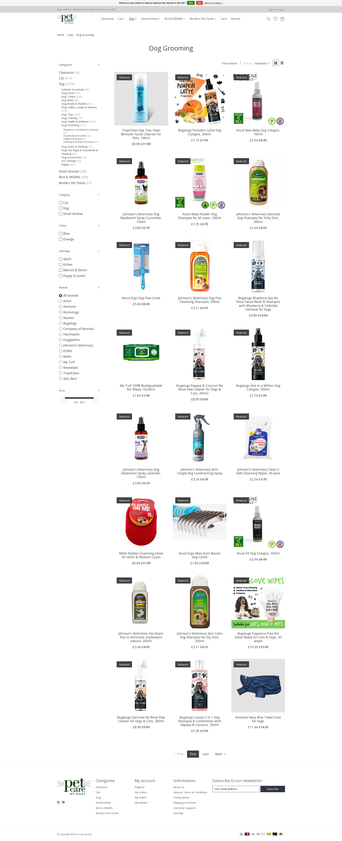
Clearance (107, 19)
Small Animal (69, 171)
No (199, 3)
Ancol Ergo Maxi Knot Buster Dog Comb (200, 555)
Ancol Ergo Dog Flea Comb (141, 298)
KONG (67, 351)
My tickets (141, 797)
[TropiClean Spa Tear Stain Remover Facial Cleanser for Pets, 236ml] (141, 99)
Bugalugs (70, 323)
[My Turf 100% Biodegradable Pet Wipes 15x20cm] (141, 354)
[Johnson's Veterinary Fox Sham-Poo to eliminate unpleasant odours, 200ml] (141, 602)
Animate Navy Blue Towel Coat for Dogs (258, 719)
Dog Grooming (70, 125)
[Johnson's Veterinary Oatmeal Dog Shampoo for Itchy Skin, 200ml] (258, 182)
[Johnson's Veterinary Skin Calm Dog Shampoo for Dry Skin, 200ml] (199, 602)
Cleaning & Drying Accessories (78, 141)
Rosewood (70, 367)
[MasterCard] (247, 834)
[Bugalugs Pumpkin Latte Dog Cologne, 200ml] (199, 99)
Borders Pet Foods (72, 183)
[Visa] (253, 834)
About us (178, 787)
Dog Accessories (71, 157)
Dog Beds (67, 100)
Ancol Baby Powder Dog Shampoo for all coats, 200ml (199, 216)
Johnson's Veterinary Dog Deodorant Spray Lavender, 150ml (141, 473)
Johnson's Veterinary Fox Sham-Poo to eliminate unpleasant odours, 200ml (141, 637)
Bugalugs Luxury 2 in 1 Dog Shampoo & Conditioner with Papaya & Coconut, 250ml (199, 721)
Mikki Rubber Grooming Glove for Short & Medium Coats (141, 555)
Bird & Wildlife (69, 177)
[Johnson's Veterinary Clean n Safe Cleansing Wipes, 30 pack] (258, 438)
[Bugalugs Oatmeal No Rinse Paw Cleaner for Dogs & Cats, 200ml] (141, 685)
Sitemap (178, 813)
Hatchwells (71, 334)
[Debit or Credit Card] (275, 834)
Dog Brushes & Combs (74, 135)
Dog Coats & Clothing (74, 146)
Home (60, 35)
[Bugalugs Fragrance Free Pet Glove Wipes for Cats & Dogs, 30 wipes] (258, 602)
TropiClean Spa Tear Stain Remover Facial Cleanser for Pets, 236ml (141, 134)
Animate (69, 306)
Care (224, 19)
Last (206, 754)
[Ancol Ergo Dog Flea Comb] (141, 266)
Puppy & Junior (74, 276)
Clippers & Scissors (73, 138)
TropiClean (71, 373)
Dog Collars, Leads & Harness (79, 107)
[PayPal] (269, 834)
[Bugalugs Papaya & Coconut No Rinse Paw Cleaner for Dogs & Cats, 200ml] (199, 354)
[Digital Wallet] (261, 834)
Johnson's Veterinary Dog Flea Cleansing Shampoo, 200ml (199, 300)
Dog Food (67, 93)
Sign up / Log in (276, 9)
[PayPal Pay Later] (281, 834)
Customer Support (184, 808)
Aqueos (68, 318)
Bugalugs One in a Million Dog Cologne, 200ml (258, 387)
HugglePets (71, 340)
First (193, 754)
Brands (235, 19)
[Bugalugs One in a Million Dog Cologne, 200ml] (258, 354)
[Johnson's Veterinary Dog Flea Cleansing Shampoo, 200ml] (199, 266)
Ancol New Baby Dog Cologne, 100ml (258, 132)
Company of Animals (78, 329)
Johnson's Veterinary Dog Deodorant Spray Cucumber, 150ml (141, 218)
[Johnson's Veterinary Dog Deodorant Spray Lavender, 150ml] (141, 438)
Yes (191, 3)
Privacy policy (181, 797)
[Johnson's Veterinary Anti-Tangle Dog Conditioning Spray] (199, 438)
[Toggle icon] (268, 19)
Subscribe (272, 789)
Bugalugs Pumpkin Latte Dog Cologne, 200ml (199, 132)
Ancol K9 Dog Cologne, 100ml (258, 553)
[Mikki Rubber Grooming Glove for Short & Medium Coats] (141, 522)
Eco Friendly (68, 161)
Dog (70, 35)
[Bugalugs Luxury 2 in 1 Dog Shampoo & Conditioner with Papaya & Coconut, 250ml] (199, 685)
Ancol (67, 301)
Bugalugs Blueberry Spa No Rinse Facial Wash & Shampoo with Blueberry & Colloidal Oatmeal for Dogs (258, 303)
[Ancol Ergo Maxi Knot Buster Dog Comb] (199, 522)
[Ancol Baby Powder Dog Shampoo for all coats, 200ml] (199, 182)
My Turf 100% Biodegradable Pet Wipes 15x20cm (141, 387)
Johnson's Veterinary (78, 345)
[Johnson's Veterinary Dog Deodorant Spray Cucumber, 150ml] (141, 182)
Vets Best (70, 378)
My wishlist (141, 802)
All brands (70, 295)
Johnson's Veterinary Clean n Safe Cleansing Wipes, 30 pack (258, 471)
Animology (71, 312)
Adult (67, 259)
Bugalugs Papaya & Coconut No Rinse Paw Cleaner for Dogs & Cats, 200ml (199, 389)
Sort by (247, 63)
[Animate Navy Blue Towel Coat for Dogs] (258, 685)
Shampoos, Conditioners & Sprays (80, 129)
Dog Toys (67, 114)
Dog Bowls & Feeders (74, 103)
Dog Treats (68, 96)
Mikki (67, 356)
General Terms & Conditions (190, 792)
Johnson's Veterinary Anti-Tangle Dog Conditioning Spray (199, 471)
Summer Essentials (72, 89)
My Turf (69, 362)
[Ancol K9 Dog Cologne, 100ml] (258, 522)
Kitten (67, 264)
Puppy (65, 164)
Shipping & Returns (184, 802)
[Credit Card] (241, 834)
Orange (68, 239)
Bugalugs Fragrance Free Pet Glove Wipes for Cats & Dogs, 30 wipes (258, 637)
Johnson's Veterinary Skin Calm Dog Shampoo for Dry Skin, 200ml (199, 637)
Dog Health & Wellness (75, 121)
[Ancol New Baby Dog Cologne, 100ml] (258, 99)
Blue (66, 233)
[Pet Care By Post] (67, 19)
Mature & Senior (75, 270)
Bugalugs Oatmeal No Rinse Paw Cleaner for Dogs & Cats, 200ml (141, 719)
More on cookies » (213, 3)
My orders (141, 792)
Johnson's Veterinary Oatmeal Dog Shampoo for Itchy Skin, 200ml (258, 218)
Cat (61, 78)
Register (140, 787)
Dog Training (69, 118)
